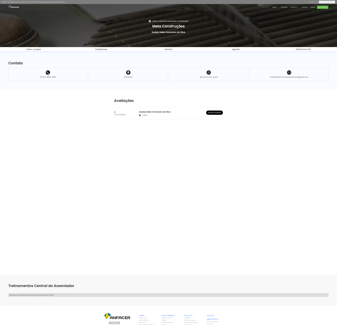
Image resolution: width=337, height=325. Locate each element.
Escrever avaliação (214, 113)
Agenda (312, 7)
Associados (142, 322)
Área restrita (322, 7)
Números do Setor (167, 318)
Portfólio (164, 320)
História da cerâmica (167, 322)
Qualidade (187, 318)
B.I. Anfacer (210, 324)
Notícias (168, 49)
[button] (275, 7)
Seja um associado (327, 2)
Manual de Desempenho (191, 322)
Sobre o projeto (34, 49)
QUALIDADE (284, 7)
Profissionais (183, 21)
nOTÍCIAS (304, 7)
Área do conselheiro (212, 321)
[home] (13, 6)
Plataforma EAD (303, 49)
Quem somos (143, 318)
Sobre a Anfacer (143, 320)
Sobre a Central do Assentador (164, 21)
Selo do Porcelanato (190, 320)
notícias (210, 315)
